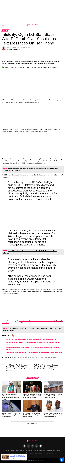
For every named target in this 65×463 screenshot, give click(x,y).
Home (7, 451)
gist (43, 357)
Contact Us (20, 451)
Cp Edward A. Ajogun (33, 289)
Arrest (15, 357)
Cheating (26, 357)
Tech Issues (38, 453)
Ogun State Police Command (11, 61)
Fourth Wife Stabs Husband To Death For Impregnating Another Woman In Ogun (31, 339)
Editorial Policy (39, 451)
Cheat (20, 357)
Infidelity (49, 357)
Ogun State (28, 359)
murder (16, 359)
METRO (55, 357)
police (47, 359)
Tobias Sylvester (13, 49)
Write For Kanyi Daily (51, 453)
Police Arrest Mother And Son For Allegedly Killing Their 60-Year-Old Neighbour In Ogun (34, 352)
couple (33, 357)
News (22, 359)
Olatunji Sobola (38, 359)
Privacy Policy (28, 453)
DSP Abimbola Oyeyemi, (30, 129)
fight (38, 357)
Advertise (28, 451)
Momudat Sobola (7, 359)
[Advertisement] (32, 12)
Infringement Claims (53, 451)
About (12, 451)
